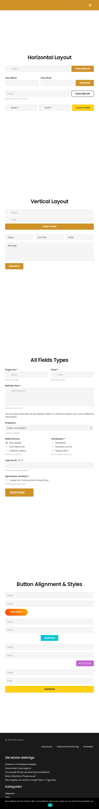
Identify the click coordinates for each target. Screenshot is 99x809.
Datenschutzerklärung (68, 746)
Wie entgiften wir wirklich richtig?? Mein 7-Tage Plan (30, 780)
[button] (90, 5)
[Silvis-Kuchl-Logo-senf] (4, 5)
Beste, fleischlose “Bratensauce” (20, 776)
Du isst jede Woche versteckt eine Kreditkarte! (27, 772)
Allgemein (10, 793)
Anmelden (88, 746)
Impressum (46, 746)
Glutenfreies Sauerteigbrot (18, 768)
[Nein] (95, 803)
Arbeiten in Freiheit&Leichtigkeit (20, 764)
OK (50, 805)
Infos (7, 797)
